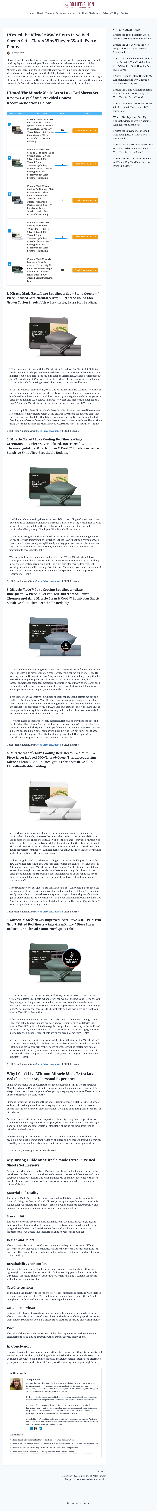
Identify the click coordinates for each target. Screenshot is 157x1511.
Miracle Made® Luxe (26, 439)
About (40, 13)
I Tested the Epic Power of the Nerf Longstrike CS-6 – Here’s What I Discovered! (131, 48)
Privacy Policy (110, 13)
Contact (125, 13)
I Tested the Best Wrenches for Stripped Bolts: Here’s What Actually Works (43, 1440)
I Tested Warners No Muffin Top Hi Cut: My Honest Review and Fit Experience (45, 1448)
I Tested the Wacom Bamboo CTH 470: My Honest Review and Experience (43, 1452)
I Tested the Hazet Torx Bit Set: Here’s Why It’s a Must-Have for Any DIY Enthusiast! (132, 107)
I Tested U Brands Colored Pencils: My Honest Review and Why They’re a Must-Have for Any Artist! (132, 80)
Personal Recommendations (60, 13)
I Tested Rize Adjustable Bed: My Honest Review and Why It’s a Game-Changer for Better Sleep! (132, 121)
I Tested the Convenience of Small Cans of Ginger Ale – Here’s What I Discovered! (131, 135)
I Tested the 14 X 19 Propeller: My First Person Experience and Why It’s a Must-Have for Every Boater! (133, 148)
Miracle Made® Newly (27, 920)
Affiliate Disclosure (89, 13)
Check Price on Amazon (85, 130)
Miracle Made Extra (25, 294)
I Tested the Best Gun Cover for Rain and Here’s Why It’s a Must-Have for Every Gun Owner (132, 162)
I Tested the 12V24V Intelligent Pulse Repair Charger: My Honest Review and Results (83, 1476)
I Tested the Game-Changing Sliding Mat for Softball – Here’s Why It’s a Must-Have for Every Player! (132, 93)
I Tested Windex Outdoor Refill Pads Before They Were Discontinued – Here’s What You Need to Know (55, 1444)
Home (31, 13)
